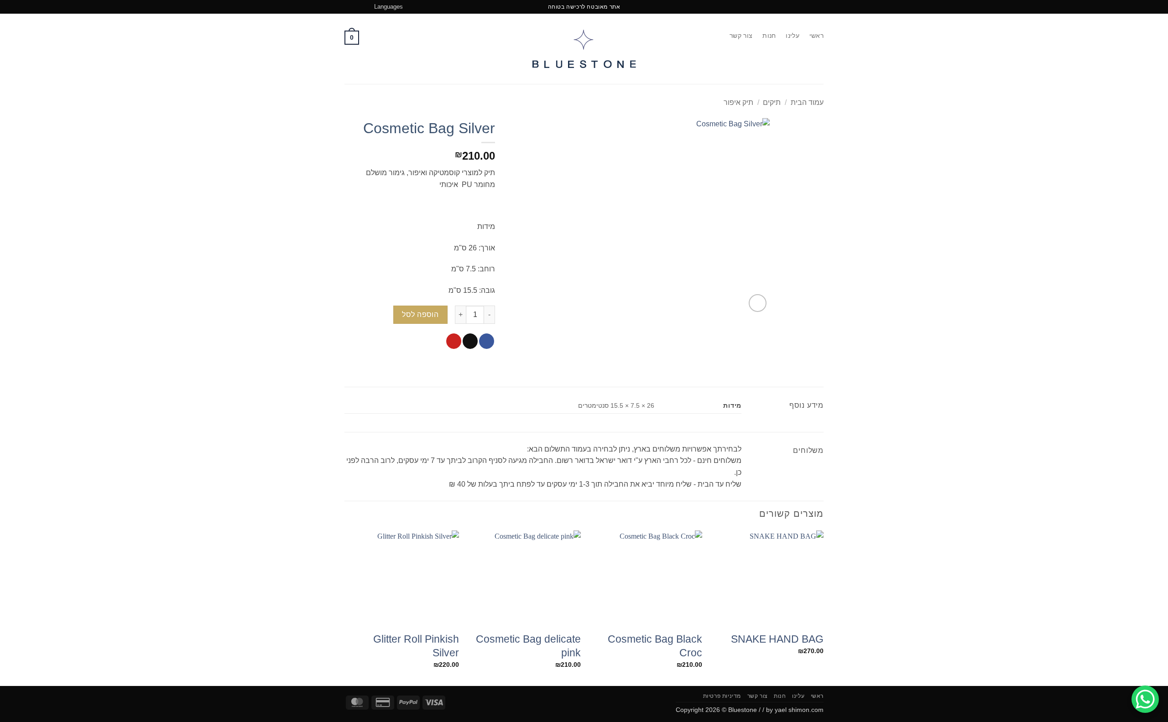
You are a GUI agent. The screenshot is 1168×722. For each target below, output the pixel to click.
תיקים (772, 102)
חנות (769, 35)
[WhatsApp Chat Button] (1145, 699)
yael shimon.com (799, 709)
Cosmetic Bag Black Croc (655, 646)
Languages (388, 6)
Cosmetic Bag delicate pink (528, 646)
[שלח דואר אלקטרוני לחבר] (470, 341)
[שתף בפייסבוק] (486, 341)
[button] (351, 37)
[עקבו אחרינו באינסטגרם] (349, 7)
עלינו (792, 35)
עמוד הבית (807, 102)
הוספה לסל (420, 314)
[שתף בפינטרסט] (453, 341)
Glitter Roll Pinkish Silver (416, 646)
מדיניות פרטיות (722, 696)
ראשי (816, 35)
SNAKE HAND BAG (777, 639)
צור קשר (741, 35)
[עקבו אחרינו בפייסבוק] (357, 7)
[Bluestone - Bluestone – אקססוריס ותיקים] (584, 49)
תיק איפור (738, 102)
